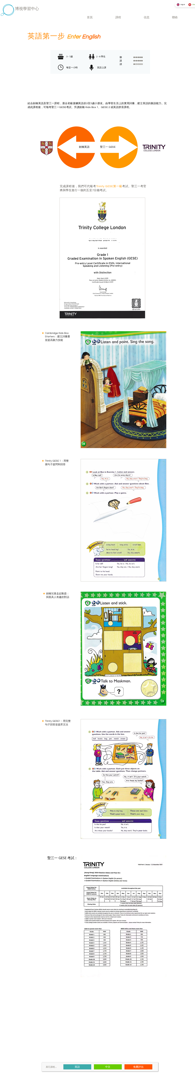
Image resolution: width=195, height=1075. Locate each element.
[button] (118, 17)
